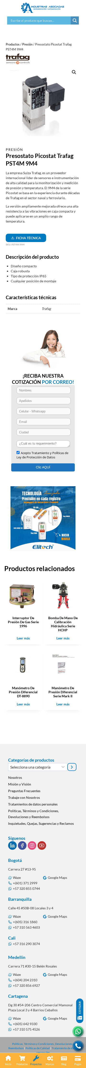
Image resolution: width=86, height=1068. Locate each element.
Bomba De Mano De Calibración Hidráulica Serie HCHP (63, 624)
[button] (74, 72)
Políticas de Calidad (38, 1048)
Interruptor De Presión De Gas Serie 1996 (23, 622)
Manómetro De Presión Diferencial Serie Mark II (62, 692)
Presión (14, 149)
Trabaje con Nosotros (24, 797)
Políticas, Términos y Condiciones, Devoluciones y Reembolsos (33, 814)
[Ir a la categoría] (71, 767)
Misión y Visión (19, 784)
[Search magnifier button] (75, 20)
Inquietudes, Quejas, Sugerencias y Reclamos (41, 823)
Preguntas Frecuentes (24, 791)
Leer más (23, 638)
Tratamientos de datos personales (33, 804)
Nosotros (15, 777)
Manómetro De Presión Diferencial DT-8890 (23, 692)
